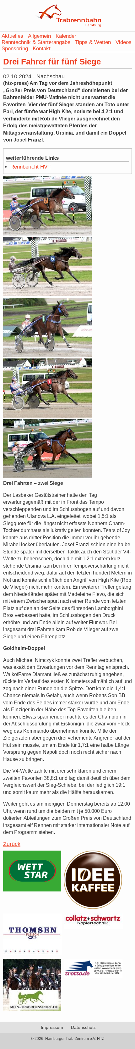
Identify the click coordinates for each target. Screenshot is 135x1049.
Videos (124, 42)
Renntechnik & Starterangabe (36, 42)
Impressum (52, 1027)
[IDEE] (93, 907)
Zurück (11, 844)
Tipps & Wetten (93, 42)
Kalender (66, 36)
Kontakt (42, 49)
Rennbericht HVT (30, 167)
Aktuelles (12, 36)
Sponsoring (15, 49)
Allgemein (39, 36)
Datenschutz (83, 1027)
